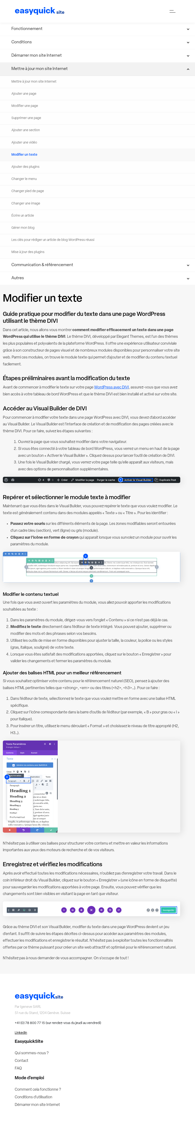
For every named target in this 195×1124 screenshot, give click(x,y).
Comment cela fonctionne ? (38, 1090)
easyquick (39, 11)
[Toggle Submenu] (97, 29)
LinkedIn (21, 1033)
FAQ (18, 1068)
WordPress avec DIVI (111, 387)
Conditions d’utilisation (33, 1097)
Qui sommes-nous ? (32, 1053)
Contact (21, 1061)
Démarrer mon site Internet (37, 1105)
